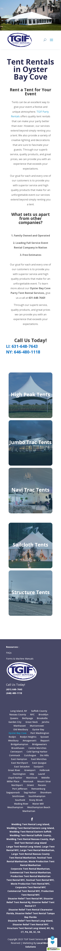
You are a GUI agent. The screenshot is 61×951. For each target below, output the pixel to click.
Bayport (45, 740)
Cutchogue (30, 755)
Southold (20, 799)
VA (38, 931)
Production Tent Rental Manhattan (30, 876)
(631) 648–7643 (14, 689)
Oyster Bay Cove (17, 733)
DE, (31, 931)
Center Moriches (37, 748)
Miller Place (13, 781)
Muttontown (37, 725)
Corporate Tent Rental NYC (30, 887)
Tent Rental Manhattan (22, 857)
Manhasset (20, 725)
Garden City (14, 721)
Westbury (13, 740)
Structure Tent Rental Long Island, (26, 928)
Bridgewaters (39, 744)
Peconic (42, 785)
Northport (17, 785)
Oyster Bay (38, 729)
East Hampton (19, 759)
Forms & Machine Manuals (19, 658)
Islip (32, 773)
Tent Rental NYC (15, 879)
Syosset (44, 736)
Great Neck (31, 721)
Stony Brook (36, 799)
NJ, (52, 928)
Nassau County (17, 714)
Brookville (42, 718)
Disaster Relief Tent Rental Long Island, (30, 920)
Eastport (38, 766)
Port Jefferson (19, 788)
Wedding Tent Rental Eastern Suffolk (30, 831)
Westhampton (15, 807)
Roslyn (12, 736)
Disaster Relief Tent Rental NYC (30, 924)
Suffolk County (39, 710)
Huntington (19, 773)
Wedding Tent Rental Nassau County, (27, 839)
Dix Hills (44, 755)
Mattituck (31, 777)
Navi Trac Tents (30, 489)
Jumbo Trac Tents (30, 442)
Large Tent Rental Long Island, (23, 846)
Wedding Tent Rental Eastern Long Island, (30, 828)
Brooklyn (43, 714)
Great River (14, 770)
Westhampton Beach (38, 807)
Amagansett (29, 740)
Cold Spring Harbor (37, 751)
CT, (22, 931)
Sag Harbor (30, 792)
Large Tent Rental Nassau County (30, 853)
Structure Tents (30, 592)
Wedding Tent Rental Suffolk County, (30, 835)
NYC (32, 714)
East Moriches (38, 759)
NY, (48, 928)
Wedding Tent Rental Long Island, (30, 824)
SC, (35, 931)
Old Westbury (20, 729)
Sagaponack (13, 792)
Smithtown (18, 796)
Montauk (28, 781)
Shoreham (45, 792)
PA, (27, 931)
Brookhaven (17, 748)
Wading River (21, 803)
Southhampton (36, 796)
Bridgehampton (19, 744)
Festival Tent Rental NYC (40, 879)
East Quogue (39, 762)
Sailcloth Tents (30, 544)
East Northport (19, 762)
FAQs (9, 652)
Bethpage (27, 718)
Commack (14, 755)
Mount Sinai (44, 781)
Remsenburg (38, 788)
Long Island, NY (18, 710)
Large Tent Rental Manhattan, (37, 850)
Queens (14, 718)
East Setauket (22, 766)
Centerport (16, 751)
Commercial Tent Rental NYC (24, 891)
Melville (45, 777)
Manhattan (29, 811)
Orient (30, 785)
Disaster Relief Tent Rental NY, (25, 898)
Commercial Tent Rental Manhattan (30, 872)
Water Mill (38, 803)
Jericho (45, 721)
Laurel (41, 773)
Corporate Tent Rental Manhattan (30, 868)
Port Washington (39, 733)
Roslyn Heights (28, 736)
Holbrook (45, 770)
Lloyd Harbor (15, 777)
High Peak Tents (30, 394)
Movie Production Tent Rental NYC (30, 883)
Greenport (30, 770)
